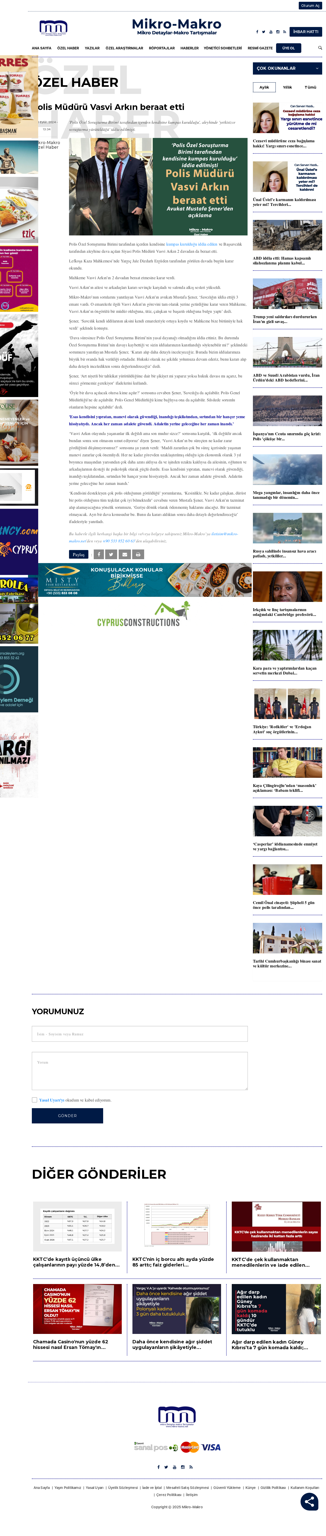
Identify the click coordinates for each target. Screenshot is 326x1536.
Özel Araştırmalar (124, 48)
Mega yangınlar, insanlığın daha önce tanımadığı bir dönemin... (286, 494)
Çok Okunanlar (276, 68)
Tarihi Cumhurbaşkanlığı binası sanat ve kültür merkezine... (287, 963)
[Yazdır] (138, 554)
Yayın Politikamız (68, 1488)
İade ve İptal (152, 1488)
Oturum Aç (310, 5)
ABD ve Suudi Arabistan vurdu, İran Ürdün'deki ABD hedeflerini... (286, 377)
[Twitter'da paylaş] (111, 554)
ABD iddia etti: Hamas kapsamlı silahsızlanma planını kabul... (282, 260)
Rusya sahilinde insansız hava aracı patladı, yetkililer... (284, 553)
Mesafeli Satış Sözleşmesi (187, 1488)
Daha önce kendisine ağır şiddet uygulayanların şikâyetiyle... (172, 1344)
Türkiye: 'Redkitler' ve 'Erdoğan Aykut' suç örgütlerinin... (282, 729)
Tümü (310, 87)
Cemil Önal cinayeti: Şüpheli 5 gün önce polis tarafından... (284, 904)
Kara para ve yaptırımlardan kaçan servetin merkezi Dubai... (285, 670)
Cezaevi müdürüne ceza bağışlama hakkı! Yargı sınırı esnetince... (284, 143)
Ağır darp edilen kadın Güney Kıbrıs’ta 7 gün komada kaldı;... (270, 1344)
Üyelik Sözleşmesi (123, 1488)
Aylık (264, 87)
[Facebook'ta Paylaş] (99, 554)
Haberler (190, 48)
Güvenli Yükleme (227, 1488)
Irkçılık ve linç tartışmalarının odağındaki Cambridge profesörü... (284, 612)
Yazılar (92, 48)
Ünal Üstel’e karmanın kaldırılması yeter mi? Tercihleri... (284, 201)
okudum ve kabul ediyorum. (75, 1100)
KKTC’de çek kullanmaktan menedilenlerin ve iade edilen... (271, 1262)
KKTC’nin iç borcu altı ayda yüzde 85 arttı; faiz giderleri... (173, 1262)
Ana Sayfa (41, 48)
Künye (251, 1488)
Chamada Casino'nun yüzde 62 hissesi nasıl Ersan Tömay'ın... (70, 1344)
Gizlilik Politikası (273, 1488)
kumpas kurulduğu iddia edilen (192, 244)
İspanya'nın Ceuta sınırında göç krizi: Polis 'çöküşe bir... (287, 436)
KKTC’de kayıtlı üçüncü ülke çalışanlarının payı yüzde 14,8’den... (76, 1262)
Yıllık (287, 87)
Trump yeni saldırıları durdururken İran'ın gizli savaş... (285, 319)
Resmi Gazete (260, 48)
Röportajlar (162, 48)
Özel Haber (68, 48)
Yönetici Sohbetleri (223, 48)
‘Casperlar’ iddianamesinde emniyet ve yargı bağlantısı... (285, 846)
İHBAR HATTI (305, 31)
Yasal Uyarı (94, 1488)
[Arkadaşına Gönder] (125, 554)
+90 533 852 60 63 (119, 540)
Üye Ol (288, 48)
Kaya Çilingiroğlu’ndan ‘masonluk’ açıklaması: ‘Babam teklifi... (285, 787)
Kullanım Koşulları (305, 1488)
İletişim (192, 1495)
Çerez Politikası (168, 1495)
